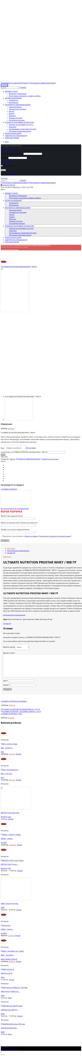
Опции (18, 754)
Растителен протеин (17, 120)
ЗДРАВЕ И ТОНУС (11, 91)
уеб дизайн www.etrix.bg (10, 1050)
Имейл (6, 685)
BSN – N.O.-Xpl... (7, 774)
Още (10, 998)
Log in (3, 170)
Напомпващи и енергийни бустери (22, 129)
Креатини (12, 127)
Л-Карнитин (13, 100)
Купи (3, 454)
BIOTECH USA (6, 817)
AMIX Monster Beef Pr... (9, 1010)
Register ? (12, 174)
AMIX (2, 907)
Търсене (23, 87)
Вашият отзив (9, 653)
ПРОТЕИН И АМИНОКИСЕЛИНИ (40, 245)
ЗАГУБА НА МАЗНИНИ (13, 98)
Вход (6, 142)
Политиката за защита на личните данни (55, 536)
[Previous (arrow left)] (1, 1054)
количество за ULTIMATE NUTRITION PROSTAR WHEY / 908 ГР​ (24, 452)
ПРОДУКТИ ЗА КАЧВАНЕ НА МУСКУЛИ (19, 122)
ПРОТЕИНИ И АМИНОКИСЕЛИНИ (17, 105)
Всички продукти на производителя (15, 509)
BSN (2, 752)
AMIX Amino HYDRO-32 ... (10, 991)
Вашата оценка (9, 647)
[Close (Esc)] (1, 1052)
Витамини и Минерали (17, 94)
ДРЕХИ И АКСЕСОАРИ (13, 133)
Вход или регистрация (9, 150)
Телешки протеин (15, 118)
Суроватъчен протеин (17, 109)
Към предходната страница (9, 250)
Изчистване (31, 448)
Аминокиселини (15, 107)
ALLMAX (4, 843)
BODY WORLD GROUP (9, 959)
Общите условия (30, 536)
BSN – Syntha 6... (7, 748)
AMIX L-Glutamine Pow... (10, 903)
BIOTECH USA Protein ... (9, 864)
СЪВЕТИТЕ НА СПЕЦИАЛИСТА (16, 136)
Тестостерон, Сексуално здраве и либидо (25, 96)
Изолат (11, 111)
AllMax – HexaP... (7, 838)
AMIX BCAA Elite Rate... (9, 1028)
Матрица (12, 116)
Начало (3, 245)
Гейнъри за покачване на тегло (21, 125)
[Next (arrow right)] (3, 1054)
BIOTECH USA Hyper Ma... (10, 813)
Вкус (2, 448)
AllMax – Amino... (7, 929)
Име (5, 681)
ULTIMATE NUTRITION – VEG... (12, 714)
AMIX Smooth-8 (6, 973)
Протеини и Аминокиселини (20, 131)
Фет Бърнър (13, 102)
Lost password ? (7, 162)
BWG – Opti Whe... (7, 955)
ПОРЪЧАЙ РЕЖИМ (12, 138)
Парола (4, 158)
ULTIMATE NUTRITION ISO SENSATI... (14, 701)
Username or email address (12, 154)
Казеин (11, 113)
